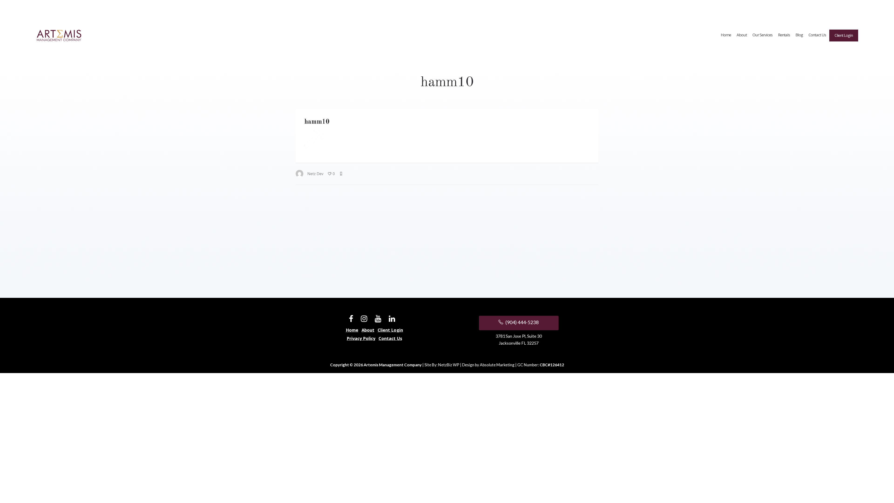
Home (352, 330)
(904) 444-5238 (522, 322)
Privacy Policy (361, 338)
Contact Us (390, 338)
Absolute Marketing (497, 364)
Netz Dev (315, 173)
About (368, 330)
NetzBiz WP (448, 364)
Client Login (390, 330)
